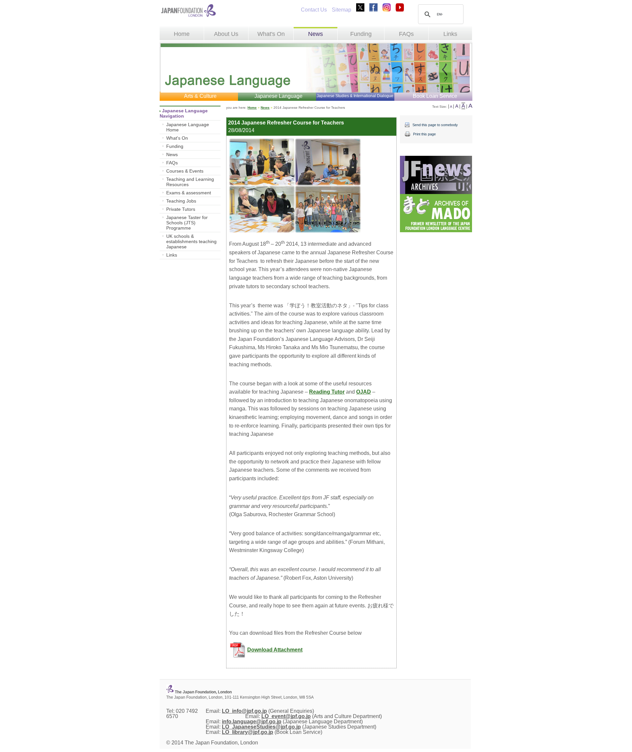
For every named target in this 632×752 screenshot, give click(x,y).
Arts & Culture (200, 96)
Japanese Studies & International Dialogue (355, 96)
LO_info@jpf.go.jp (244, 711)
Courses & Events (184, 171)
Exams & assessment (188, 192)
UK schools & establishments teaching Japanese (191, 241)
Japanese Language (278, 96)
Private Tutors (180, 209)
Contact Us (314, 10)
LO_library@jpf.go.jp (247, 732)
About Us (226, 34)
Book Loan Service (435, 96)
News (315, 34)
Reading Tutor (327, 392)
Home (182, 34)
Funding (361, 34)
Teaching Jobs (181, 201)
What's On (271, 34)
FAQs (406, 34)
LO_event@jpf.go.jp (286, 716)
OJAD (363, 392)
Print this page (424, 134)
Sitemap (341, 10)
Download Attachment (275, 650)
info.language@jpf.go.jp (251, 721)
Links (450, 34)
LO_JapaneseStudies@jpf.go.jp (261, 727)
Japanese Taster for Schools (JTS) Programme (187, 223)
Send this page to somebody (435, 125)
